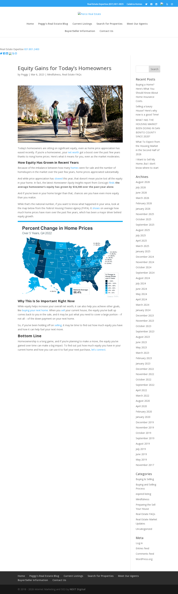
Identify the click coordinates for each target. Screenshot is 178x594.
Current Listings (82, 24)
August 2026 (143, 182)
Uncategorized (144, 529)
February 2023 (144, 358)
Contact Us (106, 31)
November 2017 (145, 465)
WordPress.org (144, 559)
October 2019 (143, 432)
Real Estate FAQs (72, 74)
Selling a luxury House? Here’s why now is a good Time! (147, 110)
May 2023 (141, 347)
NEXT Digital (77, 589)
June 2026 (141, 192)
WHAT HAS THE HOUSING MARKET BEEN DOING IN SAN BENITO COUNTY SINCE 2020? (148, 128)
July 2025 (141, 235)
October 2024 (143, 267)
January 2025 (143, 251)
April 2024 (141, 299)
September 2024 (145, 272)
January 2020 (143, 417)
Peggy (24, 74)
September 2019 (145, 438)
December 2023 (145, 315)
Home (30, 24)
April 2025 (141, 240)
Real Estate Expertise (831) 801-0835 (105, 4)
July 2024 (141, 283)
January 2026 (143, 208)
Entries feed (142, 548)
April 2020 (141, 406)
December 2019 (145, 422)
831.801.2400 (31, 49)
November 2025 (145, 214)
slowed (59, 178)
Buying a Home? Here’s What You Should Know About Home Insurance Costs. (147, 93)
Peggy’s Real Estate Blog (53, 24)
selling (58, 325)
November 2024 (145, 262)
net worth (73, 152)
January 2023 (143, 363)
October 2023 (143, 326)
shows (96, 208)
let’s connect (98, 349)
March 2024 (142, 304)
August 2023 (143, 336)
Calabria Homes (134, 4)
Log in (139, 543)
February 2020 (144, 411)
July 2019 (141, 449)
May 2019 (141, 459)
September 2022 (145, 384)
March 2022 (142, 395)
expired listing (143, 494)
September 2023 (145, 331)
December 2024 (145, 256)
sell (63, 310)
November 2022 (145, 374)
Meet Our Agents (137, 24)
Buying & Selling (145, 479)
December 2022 (145, 369)
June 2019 (141, 454)
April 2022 (141, 390)
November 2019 (145, 427)
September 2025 (145, 224)
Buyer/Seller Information (80, 31)
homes (75, 167)
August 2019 (143, 443)
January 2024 (143, 310)
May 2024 (141, 294)
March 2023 (142, 352)
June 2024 (141, 288)
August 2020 (143, 400)
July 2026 (141, 187)
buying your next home (35, 310)
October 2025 (143, 219)
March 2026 (142, 198)
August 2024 (143, 278)
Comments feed (145, 553)
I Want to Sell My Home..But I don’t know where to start (147, 163)
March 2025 (142, 246)
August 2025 (143, 230)
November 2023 (145, 320)
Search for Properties (109, 24)
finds (112, 182)
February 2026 (144, 203)
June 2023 (141, 342)
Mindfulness (54, 74)
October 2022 (143, 379)
